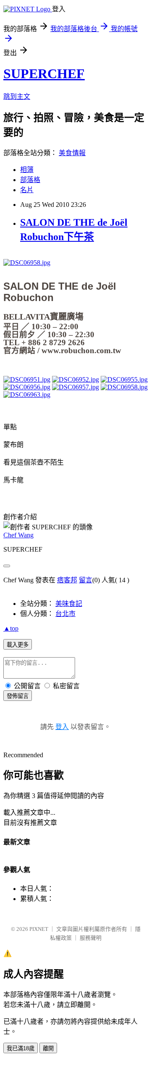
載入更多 (18, 645)
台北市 (65, 613)
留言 (85, 580)
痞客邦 (67, 580)
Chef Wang (18, 535)
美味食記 (68, 603)
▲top (10, 628)
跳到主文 (16, 96)
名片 (27, 189)
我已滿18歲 (20, 1048)
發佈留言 (18, 696)
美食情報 (72, 152)
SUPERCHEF (44, 73)
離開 (48, 1048)
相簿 (27, 169)
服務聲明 (91, 938)
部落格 (30, 179)
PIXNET (38, 929)
